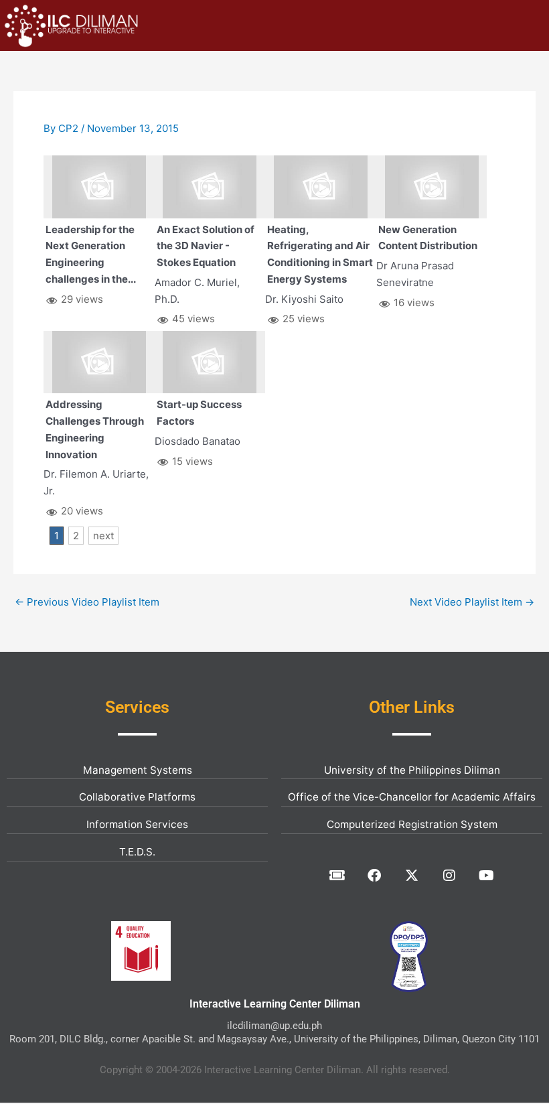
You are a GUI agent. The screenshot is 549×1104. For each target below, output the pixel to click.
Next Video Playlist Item (472, 602)
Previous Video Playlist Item (87, 602)
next (103, 535)
